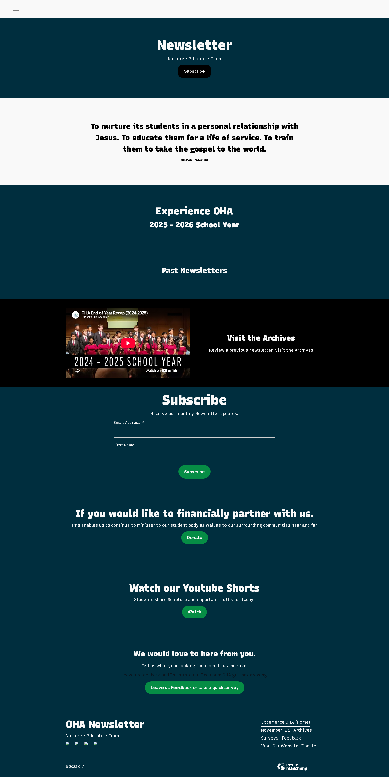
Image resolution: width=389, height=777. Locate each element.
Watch (194, 611)
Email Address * (129, 422)
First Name (124, 445)
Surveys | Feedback (281, 738)
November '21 (275, 730)
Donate (194, 537)
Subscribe (194, 71)
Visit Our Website (279, 745)
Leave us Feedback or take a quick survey (195, 687)
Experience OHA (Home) (285, 722)
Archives (304, 350)
